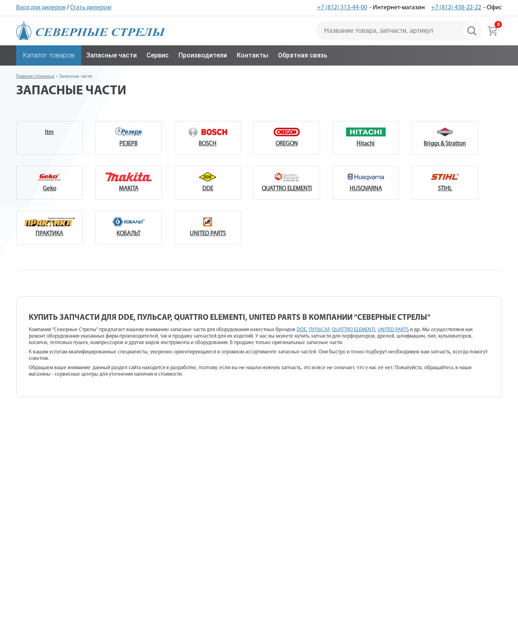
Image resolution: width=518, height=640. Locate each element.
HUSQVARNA (366, 189)
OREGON (287, 144)
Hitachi (366, 144)
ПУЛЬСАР (319, 329)
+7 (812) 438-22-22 (456, 7)
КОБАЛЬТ (128, 234)
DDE (207, 189)
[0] (492, 30)
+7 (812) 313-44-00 (342, 7)
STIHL (445, 189)
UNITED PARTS (208, 234)
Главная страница (35, 76)
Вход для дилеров (41, 7)
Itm (49, 133)
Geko (49, 189)
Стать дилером (90, 7)
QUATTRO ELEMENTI (287, 189)
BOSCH (208, 144)
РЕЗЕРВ (128, 144)
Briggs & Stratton (445, 144)
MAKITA (128, 189)
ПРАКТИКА (49, 234)
